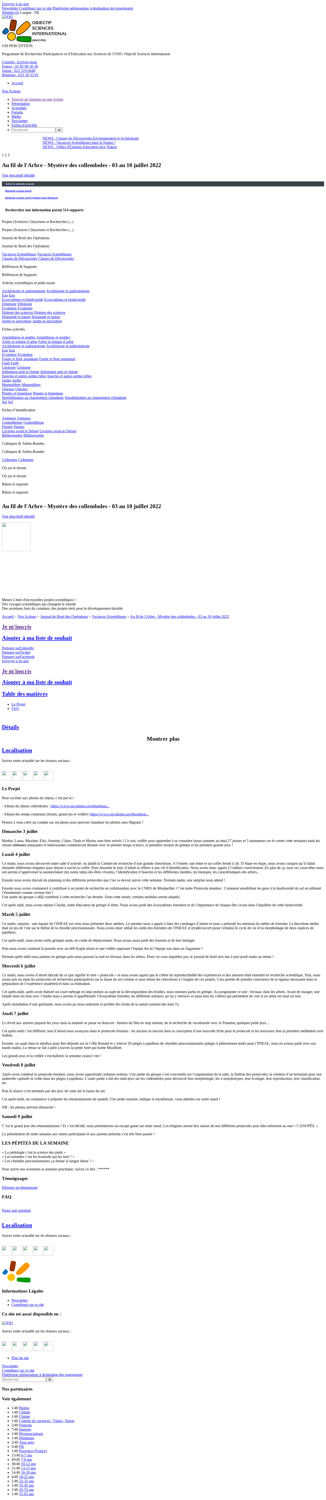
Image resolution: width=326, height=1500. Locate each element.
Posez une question (16, 1210)
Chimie (24, 1412)
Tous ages (26, 1442)
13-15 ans (28, 1468)
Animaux (9, 418)
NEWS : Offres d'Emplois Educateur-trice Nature (79, 147)
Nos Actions (11, 91)
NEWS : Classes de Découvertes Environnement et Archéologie (90, 138)
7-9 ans (26, 1459)
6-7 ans (26, 1455)
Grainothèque (12, 422)
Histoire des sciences (17, 312)
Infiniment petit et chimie (20, 372)
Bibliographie (12, 435)
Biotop (24, 1408)
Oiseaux (8, 389)
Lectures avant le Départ (20, 431)
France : (20, 66)
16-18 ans (28, 1472)
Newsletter (10, 8)
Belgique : (20, 75)
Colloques (9, 460)
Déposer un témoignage (20, 1187)
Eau (5, 295)
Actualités (18, 108)
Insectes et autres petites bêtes (24, 376)
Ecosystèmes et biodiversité (22, 300)
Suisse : (18, 71)
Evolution (9, 308)
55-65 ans (26, 1494)
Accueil (17, 83)
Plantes (7, 427)
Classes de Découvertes (19, 258)
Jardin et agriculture (17, 321)
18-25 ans (26, 1477)
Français (25, 1425)
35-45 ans (26, 1485)
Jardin (6, 380)
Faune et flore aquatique (20, 359)
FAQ (15, 709)
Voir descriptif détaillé (18, 175)
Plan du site (20, 1358)
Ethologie (9, 304)
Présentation (20, 104)
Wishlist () (10, 13)
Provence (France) (33, 1451)
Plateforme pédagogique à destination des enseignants (92, 8)
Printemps (26, 1438)
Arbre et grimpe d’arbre (19, 342)
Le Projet (18, 704)
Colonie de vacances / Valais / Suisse (46, 1421)
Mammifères (11, 385)
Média (16, 116)
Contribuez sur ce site (35, 8)
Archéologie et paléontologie (23, 291)
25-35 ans (26, 1481)
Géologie (9, 367)
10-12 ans (28, 1464)
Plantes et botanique (17, 393)
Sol (4, 402)
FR (21, 1447)
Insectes (25, 1429)
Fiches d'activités (24, 125)
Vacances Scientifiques (19, 254)
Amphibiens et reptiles (19, 337)
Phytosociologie (31, 1434)
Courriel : (19, 62)
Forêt (6, 363)
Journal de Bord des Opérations (64, 616)
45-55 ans (26, 1490)
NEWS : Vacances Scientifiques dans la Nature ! (79, 143)
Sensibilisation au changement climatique (33, 398)
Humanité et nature (16, 317)
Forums (17, 112)
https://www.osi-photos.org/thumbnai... (80, 806)
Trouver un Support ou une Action (37, 99)
